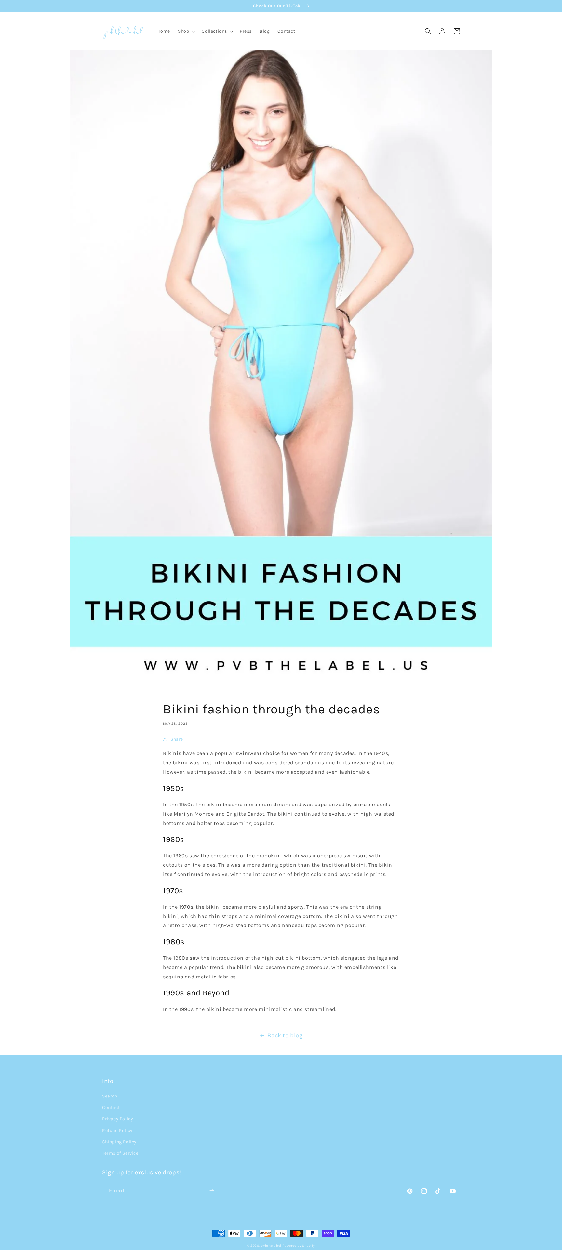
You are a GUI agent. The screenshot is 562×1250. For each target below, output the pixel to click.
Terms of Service (120, 1153)
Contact (111, 1107)
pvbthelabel (271, 1246)
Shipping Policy (119, 1142)
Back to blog (284, 1035)
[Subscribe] (212, 1190)
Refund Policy (117, 1130)
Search (109, 1096)
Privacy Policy (117, 1119)
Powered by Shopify (299, 1246)
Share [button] (176, 739)
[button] (186, 31)
